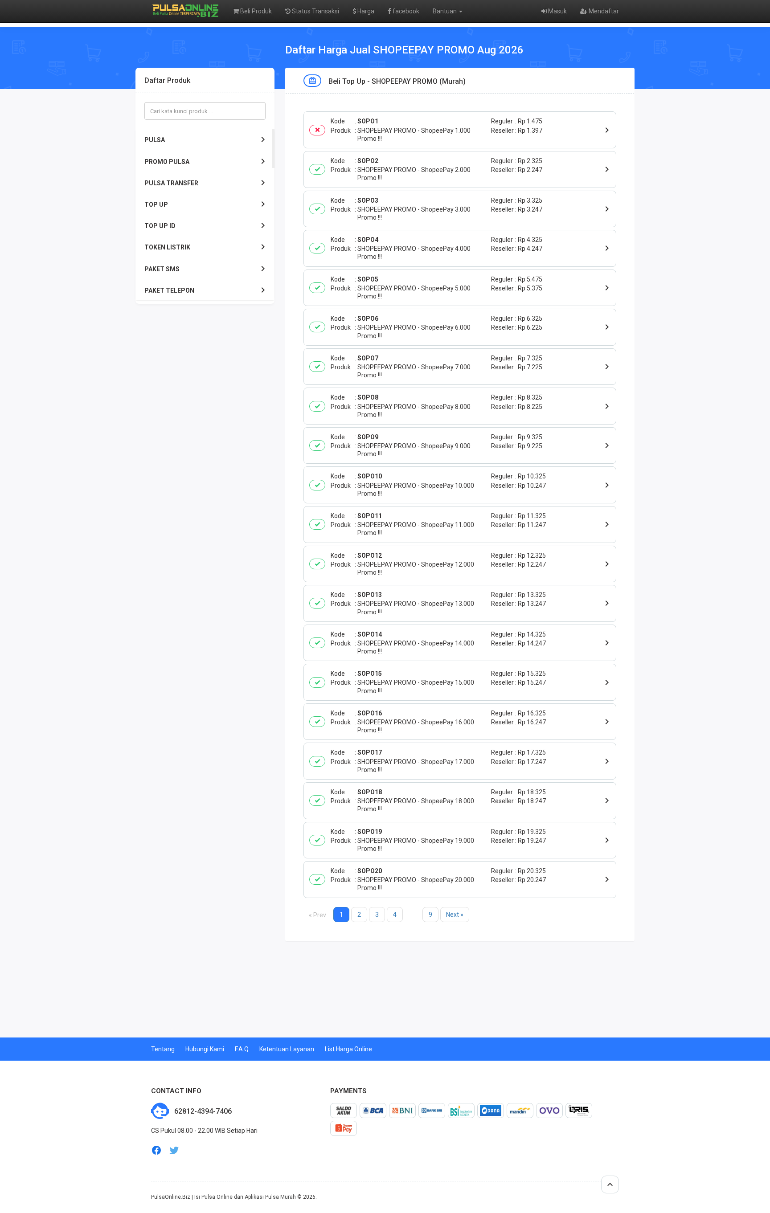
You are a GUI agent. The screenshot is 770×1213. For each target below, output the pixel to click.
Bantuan (445, 11)
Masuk (557, 11)
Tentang (163, 1049)
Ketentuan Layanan (286, 1049)
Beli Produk (255, 11)
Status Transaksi (315, 11)
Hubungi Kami (204, 1049)
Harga (365, 11)
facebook (405, 11)
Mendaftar (603, 11)
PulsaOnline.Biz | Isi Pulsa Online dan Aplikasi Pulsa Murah (223, 1197)
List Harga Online (348, 1049)
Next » (454, 914)
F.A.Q (242, 1049)
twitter (174, 1150)
